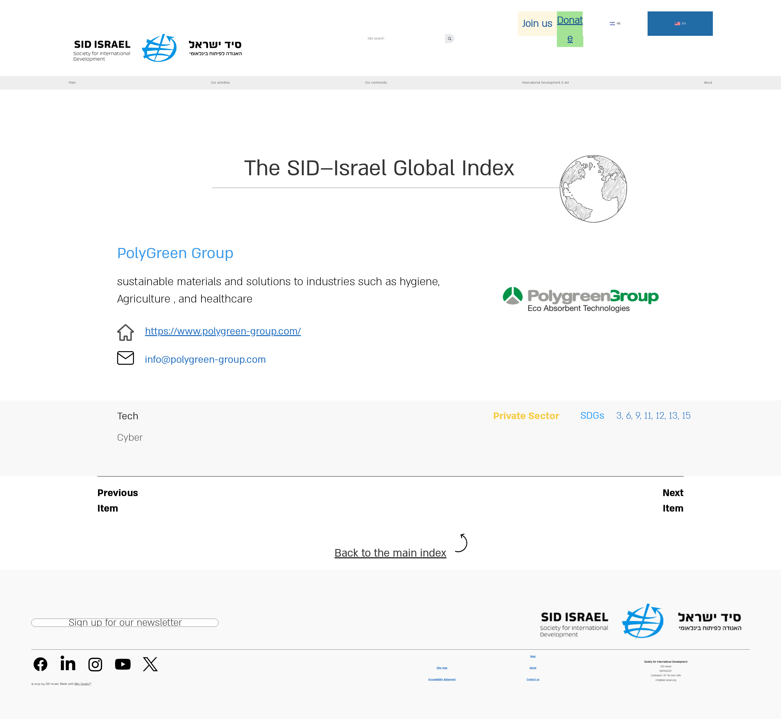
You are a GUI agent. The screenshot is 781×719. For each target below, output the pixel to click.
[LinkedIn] (68, 664)
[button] (708, 83)
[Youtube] (123, 664)
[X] (150, 664)
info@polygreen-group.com (205, 359)
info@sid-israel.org (666, 680)
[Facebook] (40, 664)
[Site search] (449, 38)
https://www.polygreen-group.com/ (223, 331)
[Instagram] (95, 664)
